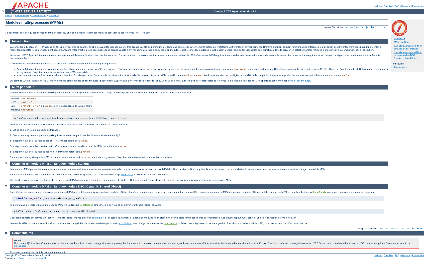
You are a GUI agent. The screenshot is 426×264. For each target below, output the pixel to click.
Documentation (38, 15)
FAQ (397, 6)
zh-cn (384, 27)
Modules (378, 6)
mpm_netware (28, 98)
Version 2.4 (54, 15)
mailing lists (20, 245)
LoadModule (319, 192)
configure (127, 174)
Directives (388, 6)
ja (367, 27)
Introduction (399, 38)
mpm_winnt (240, 69)
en (352, 27)
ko (372, 27)
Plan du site (418, 6)
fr (362, 27)
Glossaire (405, 6)
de (346, 27)
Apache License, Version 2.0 (32, 258)
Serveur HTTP (22, 15)
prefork (346, 75)
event (199, 75)
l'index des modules (299, 80)
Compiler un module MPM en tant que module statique (408, 47)
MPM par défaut (402, 42)
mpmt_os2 (26, 102)
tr (377, 27)
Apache (8, 15)
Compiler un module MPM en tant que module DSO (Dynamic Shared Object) (408, 55)
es (357, 27)
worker (188, 75)
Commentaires (401, 67)
